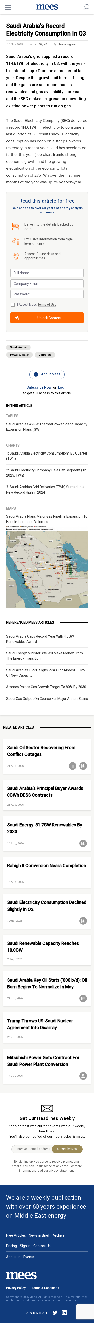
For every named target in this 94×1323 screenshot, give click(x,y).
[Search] (86, 7)
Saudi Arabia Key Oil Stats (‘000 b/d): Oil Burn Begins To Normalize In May (47, 983)
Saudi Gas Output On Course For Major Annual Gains (47, 699)
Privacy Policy (16, 1288)
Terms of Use (47, 304)
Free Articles (16, 1235)
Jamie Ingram (67, 44)
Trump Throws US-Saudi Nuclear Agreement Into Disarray (40, 1024)
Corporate (45, 354)
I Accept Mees (36, 304)
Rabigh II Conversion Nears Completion (46, 865)
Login (62, 387)
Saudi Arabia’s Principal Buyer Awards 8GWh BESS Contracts (45, 792)
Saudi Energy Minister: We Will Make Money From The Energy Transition (44, 655)
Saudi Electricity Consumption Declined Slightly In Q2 (46, 906)
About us (13, 1257)
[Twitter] (55, 1313)
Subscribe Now (39, 387)
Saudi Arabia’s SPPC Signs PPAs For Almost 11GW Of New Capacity (45, 672)
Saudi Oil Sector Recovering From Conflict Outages (41, 751)
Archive (59, 1235)
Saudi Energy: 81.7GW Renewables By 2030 (44, 828)
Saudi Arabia (18, 347)
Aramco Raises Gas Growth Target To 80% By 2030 (46, 687)
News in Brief (39, 1235)
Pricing (11, 1246)
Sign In (25, 1246)
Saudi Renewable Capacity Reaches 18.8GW (43, 947)
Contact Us (42, 1246)
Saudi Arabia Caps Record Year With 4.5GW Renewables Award (40, 639)
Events (28, 1257)
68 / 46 (43, 44)
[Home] (47, 7)
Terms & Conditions (45, 1288)
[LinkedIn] (63, 1313)
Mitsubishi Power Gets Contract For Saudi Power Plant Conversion (43, 1061)
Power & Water (19, 354)
